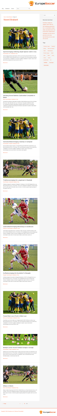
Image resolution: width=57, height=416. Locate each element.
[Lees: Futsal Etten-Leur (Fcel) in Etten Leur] (20, 302)
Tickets (45, 57)
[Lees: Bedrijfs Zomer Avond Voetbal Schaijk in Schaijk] (20, 339)
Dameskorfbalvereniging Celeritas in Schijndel (17, 142)
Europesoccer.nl (11, 411)
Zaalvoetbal (46, 65)
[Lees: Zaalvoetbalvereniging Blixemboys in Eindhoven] (20, 211)
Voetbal (45, 62)
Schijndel (10, 143)
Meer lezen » (5, 62)
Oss (9, 53)
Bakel (4, 99)
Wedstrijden (51, 62)
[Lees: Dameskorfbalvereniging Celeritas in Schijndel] (20, 128)
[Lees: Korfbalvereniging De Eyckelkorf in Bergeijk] (20, 257)
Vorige (4, 403)
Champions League (46, 46)
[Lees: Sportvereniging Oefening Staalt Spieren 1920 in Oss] (20, 38)
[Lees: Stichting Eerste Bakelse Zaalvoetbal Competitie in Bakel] (20, 81)
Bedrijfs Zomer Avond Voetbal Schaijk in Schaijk (18, 347)
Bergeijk (4, 274)
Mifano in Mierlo (8, 386)
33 (24, 403)
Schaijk (10, 349)
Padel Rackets (50, 50)
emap (17, 411)
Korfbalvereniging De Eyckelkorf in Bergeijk (17, 273)
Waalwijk (15, 181)
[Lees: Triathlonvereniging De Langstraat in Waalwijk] (20, 168)
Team (49, 55)
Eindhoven (5, 228)
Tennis (53, 55)
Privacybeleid (20, 411)
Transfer (49, 57)
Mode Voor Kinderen (51, 48)
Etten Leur (5, 317)
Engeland (53, 46)
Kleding (44, 48)
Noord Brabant (5, 53)
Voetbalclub (7, 8)
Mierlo (4, 387)
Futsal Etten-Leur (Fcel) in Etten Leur (15, 316)
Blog (3, 8)
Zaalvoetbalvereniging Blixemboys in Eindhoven (18, 226)
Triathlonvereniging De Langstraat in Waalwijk (17, 180)
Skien (44, 55)
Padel (45, 50)
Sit (15, 411)
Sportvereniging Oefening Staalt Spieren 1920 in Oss (19, 52)
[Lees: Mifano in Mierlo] (20, 374)
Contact (12, 8)
